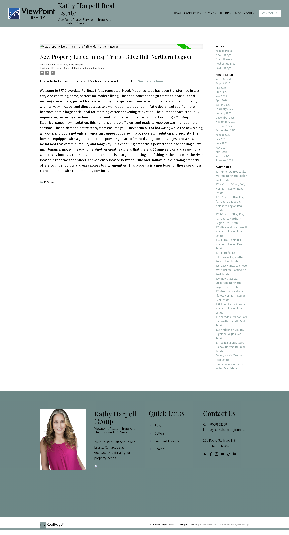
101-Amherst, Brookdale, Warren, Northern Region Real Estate (231, 176)
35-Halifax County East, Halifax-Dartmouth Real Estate (230, 347)
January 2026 (223, 113)
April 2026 (222, 100)
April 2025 (221, 151)
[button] (270, 13)
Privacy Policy (206, 524)
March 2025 (223, 156)
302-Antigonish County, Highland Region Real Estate (230, 334)
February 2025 (224, 160)
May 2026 (221, 96)
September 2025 (226, 130)
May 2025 (221, 147)
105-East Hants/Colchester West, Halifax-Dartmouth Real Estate (232, 270)
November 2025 (225, 121)
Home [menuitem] (177, 13)
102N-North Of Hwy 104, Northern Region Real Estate (230, 189)
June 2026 (221, 92)
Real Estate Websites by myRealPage (231, 524)
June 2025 (221, 143)
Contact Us (269, 13)
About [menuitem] (248, 13)
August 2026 (223, 83)
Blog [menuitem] (238, 13)
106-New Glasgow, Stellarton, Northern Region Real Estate (228, 283)
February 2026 (224, 109)
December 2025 (225, 117)
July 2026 (221, 87)
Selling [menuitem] (224, 13)
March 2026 (223, 104)
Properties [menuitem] (191, 13)
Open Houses (224, 59)
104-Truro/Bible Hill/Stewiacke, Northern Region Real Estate (231, 257)
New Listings (223, 55)
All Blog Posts (224, 50)
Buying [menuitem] (209, 13)
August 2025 (223, 134)
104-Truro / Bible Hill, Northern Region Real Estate (78, 68)
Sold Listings (223, 68)
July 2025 (221, 139)
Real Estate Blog (225, 63)
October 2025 (224, 126)
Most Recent (223, 79)
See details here (150, 81)
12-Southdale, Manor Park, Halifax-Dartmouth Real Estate (232, 321)
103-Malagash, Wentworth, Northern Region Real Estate (232, 231)
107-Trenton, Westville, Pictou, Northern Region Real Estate (231, 295)
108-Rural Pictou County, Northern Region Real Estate (230, 308)
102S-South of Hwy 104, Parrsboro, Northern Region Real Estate (230, 219)
